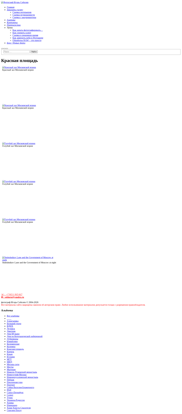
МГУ (9, 359)
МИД (9, 362)
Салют (10, 395)
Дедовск (11, 328)
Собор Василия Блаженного (20, 387)
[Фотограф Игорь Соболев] (14, 2)
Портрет (11, 385)
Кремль (10, 351)
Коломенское (13, 344)
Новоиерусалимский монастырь (22, 377)
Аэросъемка (12, 321)
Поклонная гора (14, 382)
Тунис (10, 397)
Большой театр (14, 323)
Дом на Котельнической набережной (25, 336)
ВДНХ (10, 326)
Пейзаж (10, 380)
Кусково (11, 357)
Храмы (10, 403)
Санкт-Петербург (15, 392)
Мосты (10, 367)
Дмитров (11, 331)
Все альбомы (13, 316)
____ (9, 318)
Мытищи (11, 369)
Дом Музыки (13, 334)
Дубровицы (12, 339)
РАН (9, 390)
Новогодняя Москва (16, 374)
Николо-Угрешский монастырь (22, 372)
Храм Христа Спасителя (19, 408)
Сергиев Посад (14, 410)
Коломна (11, 346)
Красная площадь (15, 349)
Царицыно (12, 405)
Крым (10, 354)
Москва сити (13, 364)
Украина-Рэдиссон (16, 400)
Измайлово (12, 341)
